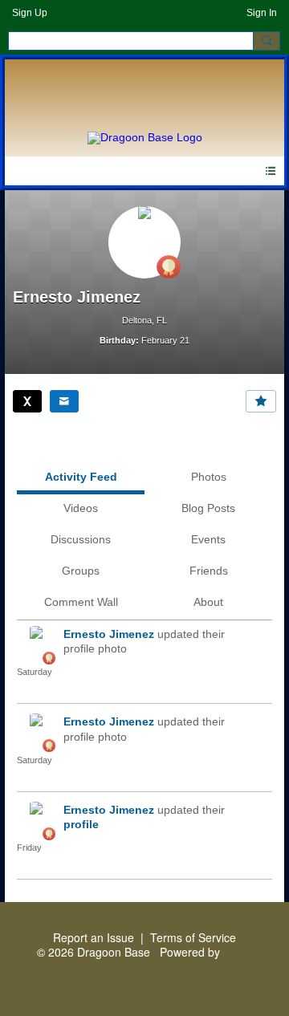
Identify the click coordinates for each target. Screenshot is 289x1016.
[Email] (64, 401)
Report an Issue (93, 937)
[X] (27, 401)
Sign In (261, 12)
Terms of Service (193, 937)
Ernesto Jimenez (108, 634)
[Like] (261, 401)
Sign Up (29, 12)
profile (81, 824)
